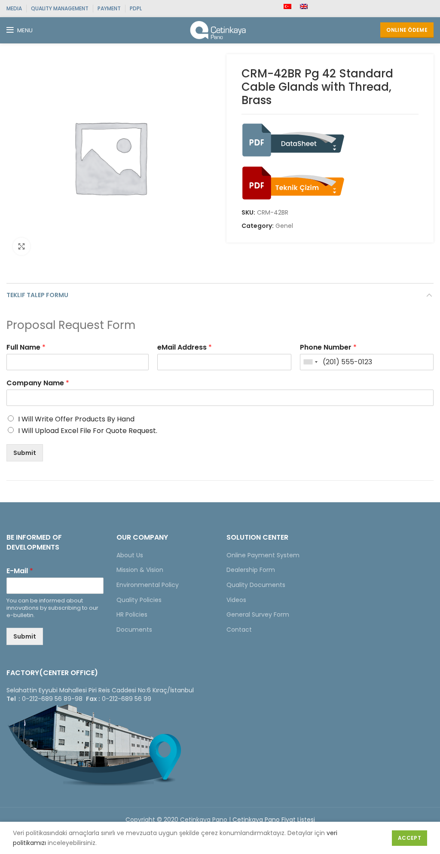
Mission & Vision (139, 569)
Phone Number (328, 347)
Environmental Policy (147, 585)
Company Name (37, 383)
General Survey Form (257, 614)
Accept (409, 838)
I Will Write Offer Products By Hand (76, 419)
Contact (239, 629)
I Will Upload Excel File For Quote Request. (87, 431)
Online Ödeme (407, 30)
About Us (129, 555)
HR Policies (131, 614)
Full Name (26, 347)
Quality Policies (139, 600)
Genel (284, 226)
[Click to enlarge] (21, 246)
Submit (24, 453)
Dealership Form (250, 569)
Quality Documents (255, 585)
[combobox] (310, 362)
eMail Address (184, 347)
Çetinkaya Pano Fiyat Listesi (273, 819)
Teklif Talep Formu (37, 295)
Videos (236, 600)
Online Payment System (262, 555)
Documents (134, 629)
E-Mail (19, 571)
